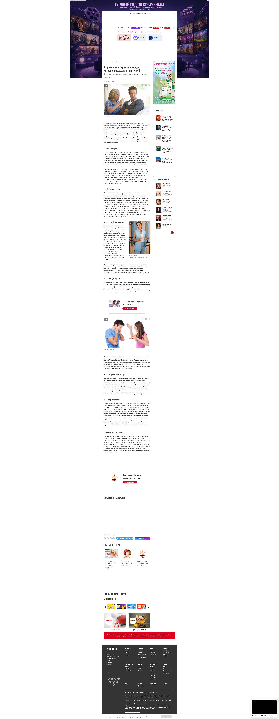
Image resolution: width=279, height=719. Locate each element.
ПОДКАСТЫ (140, 670)
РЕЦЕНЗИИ (152, 652)
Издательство (110, 654)
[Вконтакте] (108, 679)
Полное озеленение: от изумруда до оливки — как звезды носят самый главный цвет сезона (167, 149)
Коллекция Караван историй (141, 13)
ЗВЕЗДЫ (127, 651)
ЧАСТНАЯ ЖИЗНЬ (142, 654)
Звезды (118, 28)
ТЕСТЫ (139, 672)
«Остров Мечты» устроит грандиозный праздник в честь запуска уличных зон (167, 160)
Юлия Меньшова (167, 192)
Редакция (109, 664)
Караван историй (132, 13)
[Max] (118, 679)
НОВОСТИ (128, 648)
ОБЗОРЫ (152, 656)
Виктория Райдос (167, 208)
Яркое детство (136, 28)
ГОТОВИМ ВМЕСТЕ (167, 652)
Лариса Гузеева (167, 224)
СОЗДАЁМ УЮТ (166, 651)
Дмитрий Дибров (167, 216)
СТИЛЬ (165, 664)
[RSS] (113, 684)
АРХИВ (165, 684)
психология (107, 81)
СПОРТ (126, 654)
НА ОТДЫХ (165, 656)
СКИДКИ (153, 684)
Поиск (175, 13)
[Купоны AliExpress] (142, 606)
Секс (118, 61)
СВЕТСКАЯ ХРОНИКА (140, 651)
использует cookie (126, 716)
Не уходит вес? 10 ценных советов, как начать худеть (131, 476)
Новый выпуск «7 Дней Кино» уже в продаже (264, 715)
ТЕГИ (126, 684)
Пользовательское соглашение (132, 712)
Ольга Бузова (166, 200)
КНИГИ (139, 668)
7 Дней (149, 13)
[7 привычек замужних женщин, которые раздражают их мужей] (113, 538)
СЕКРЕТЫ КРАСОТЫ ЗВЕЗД (167, 671)
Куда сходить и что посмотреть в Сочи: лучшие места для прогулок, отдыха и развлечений (166, 138)
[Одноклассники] (112, 679)
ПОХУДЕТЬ (152, 673)
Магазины (110, 599)
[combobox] (163, 232)
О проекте (109, 662)
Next (148, 607)
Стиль (162, 28)
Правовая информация (113, 656)
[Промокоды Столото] (112, 606)
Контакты (109, 660)
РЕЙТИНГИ (140, 656)
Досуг (150, 28)
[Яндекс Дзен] (113, 682)
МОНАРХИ (127, 652)
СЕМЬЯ (164, 654)
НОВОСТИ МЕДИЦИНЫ (153, 671)
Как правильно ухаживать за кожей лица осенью (126, 563)
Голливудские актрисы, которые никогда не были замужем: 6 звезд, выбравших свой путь (167, 118)
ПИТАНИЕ (152, 675)
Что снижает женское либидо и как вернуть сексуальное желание (110, 565)
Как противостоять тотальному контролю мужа (133, 303)
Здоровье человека (122, 32)
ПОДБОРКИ (153, 654)
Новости (112, 28)
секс (113, 81)
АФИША (139, 666)
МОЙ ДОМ (166, 648)
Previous (105, 607)
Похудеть (141, 32)
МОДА (164, 666)
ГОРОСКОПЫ (129, 664)
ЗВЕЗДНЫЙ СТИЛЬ (167, 673)
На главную (106, 61)
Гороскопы (144, 28)
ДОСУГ (140, 664)
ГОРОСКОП (127, 666)
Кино (122, 28)
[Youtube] (115, 679)
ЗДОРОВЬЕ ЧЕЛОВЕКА (152, 667)
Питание (146, 32)
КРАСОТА (165, 668)
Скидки (167, 28)
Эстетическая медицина (155, 32)
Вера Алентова (166, 184)
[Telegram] (117, 682)
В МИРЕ (127, 656)
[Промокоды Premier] (122, 606)
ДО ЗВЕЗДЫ (128, 670)
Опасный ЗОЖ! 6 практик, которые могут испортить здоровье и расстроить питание (167, 128)
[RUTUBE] (110, 682)
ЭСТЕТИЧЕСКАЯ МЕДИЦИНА (154, 678)
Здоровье (156, 28)
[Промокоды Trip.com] (132, 606)
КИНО (152, 648)
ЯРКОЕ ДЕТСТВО (140, 685)
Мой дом (128, 28)
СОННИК (127, 668)
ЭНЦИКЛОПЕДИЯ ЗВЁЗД (142, 658)
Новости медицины (132, 32)
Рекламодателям (111, 658)
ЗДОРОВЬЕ (153, 664)
